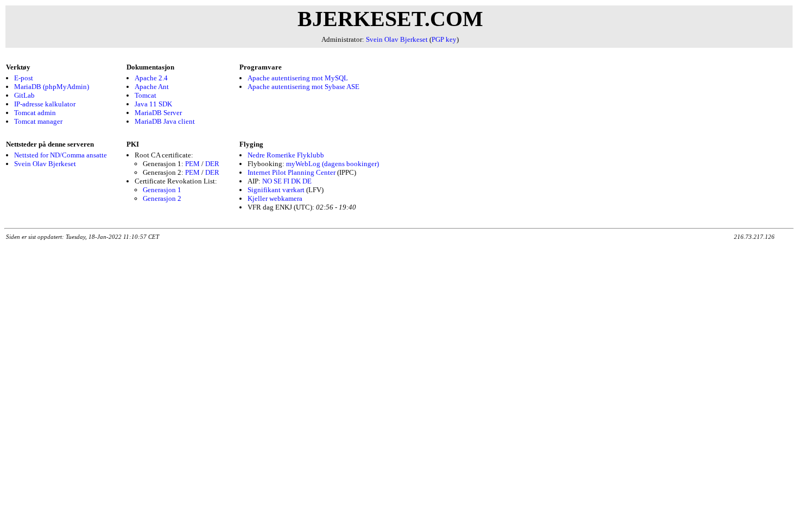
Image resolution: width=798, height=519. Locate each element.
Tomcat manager (38, 121)
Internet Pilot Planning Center (291, 172)
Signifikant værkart (276, 190)
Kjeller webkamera (275, 198)
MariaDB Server (158, 113)
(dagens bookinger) (350, 164)
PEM (192, 164)
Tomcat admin (35, 113)
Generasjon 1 (162, 190)
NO (267, 181)
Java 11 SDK (153, 104)
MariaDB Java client (165, 121)
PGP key (444, 39)
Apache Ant (152, 87)
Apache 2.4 (151, 78)
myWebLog (303, 164)
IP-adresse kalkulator (44, 104)
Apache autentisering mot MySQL (298, 78)
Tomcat (145, 95)
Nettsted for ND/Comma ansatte (60, 155)
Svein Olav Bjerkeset (397, 39)
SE (278, 181)
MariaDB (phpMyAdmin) (51, 87)
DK (296, 181)
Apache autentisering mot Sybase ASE (303, 87)
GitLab (24, 95)
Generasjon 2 (162, 198)
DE (307, 181)
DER (212, 164)
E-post (23, 78)
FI (286, 181)
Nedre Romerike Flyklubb (286, 155)
